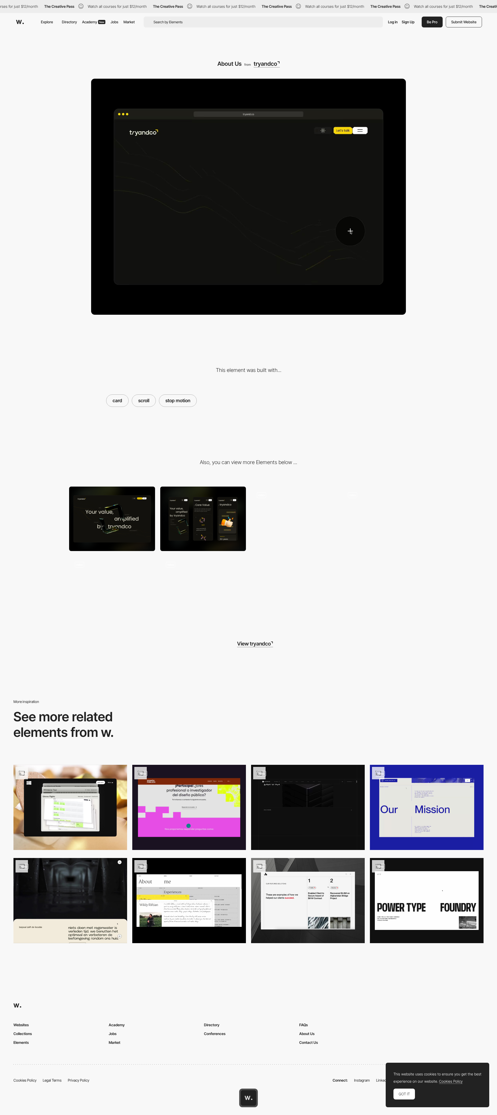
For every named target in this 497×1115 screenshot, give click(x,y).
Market (129, 22)
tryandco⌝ (267, 64)
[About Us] (427, 900)
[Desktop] (112, 519)
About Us (307, 1033)
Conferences (214, 1033)
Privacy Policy (78, 1080)
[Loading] (385, 519)
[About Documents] (189, 900)
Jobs (114, 22)
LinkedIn (382, 1080)
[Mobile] (203, 519)
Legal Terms (52, 1080)
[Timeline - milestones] (427, 807)
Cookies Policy (24, 1080)
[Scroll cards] (308, 807)
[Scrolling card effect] (189, 807)
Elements (21, 1042)
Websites (21, 1025)
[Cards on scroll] (70, 900)
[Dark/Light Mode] (294, 519)
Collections (22, 1033)
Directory (69, 22)
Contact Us (308, 1042)
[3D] (112, 588)
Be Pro (432, 22)
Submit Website (464, 22)
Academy (93, 22)
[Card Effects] (203, 588)
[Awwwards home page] (248, 1098)
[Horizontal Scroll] (308, 900)
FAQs (303, 1025)
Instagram (362, 1080)
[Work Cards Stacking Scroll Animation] (70, 807)
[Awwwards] (20, 22)
